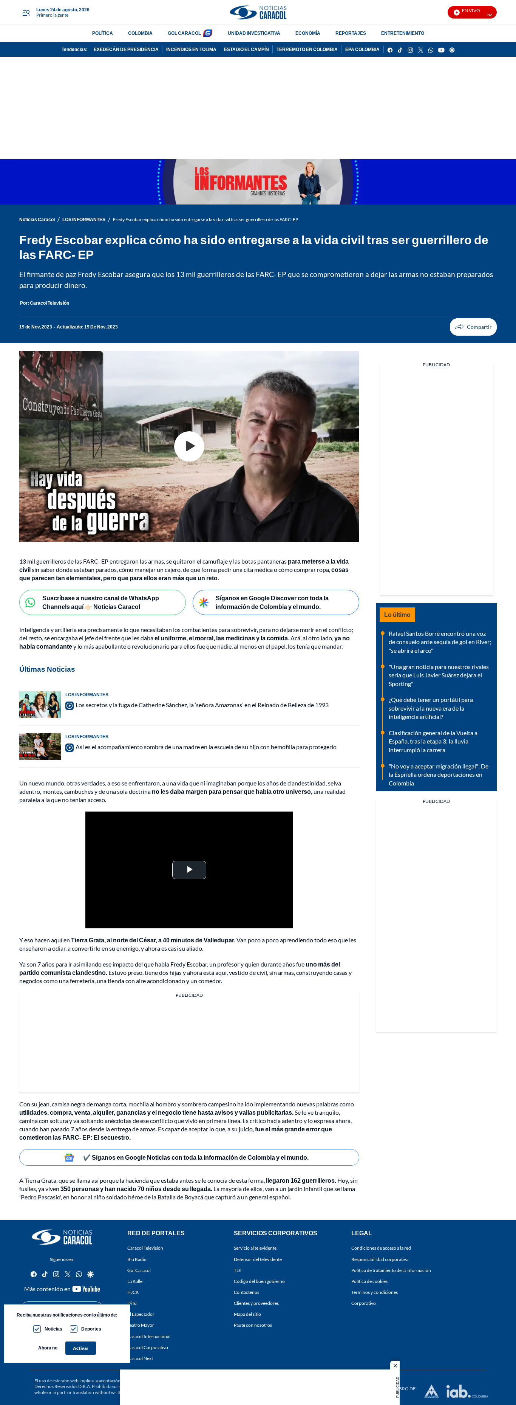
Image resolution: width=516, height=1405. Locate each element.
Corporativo (363, 1303)
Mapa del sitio (247, 1314)
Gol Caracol (139, 1270)
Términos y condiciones (374, 1292)
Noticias (53, 1329)
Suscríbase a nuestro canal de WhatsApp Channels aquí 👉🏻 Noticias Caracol (100, 602)
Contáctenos (246, 1292)
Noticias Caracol (37, 219)
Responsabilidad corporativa (379, 1259)
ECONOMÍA (307, 33)
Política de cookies (369, 1281)
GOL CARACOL (184, 33)
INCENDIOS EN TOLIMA (191, 49)
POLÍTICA (102, 33)
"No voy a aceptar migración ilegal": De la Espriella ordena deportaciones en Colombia (438, 774)
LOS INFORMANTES (83, 219)
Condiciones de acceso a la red (381, 1248)
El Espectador (140, 1314)
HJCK (133, 1292)
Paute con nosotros (253, 1325)
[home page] (258, 12)
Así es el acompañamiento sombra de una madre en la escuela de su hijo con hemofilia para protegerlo (206, 746)
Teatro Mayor (140, 1325)
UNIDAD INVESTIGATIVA (254, 33)
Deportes (91, 1329)
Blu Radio (137, 1259)
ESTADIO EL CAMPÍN (246, 49)
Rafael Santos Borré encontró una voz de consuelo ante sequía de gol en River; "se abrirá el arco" (440, 642)
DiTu (132, 1303)
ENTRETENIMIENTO (402, 33)
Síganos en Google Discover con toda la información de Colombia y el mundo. (272, 602)
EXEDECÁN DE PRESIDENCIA (126, 49)
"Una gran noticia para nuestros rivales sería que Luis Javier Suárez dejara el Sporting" (439, 675)
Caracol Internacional (148, 1336)
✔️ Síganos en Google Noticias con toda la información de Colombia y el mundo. (196, 1157)
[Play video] (189, 446)
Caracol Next (140, 1358)
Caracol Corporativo (147, 1347)
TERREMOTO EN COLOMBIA (307, 49)
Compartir (473, 327)
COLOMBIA (140, 33)
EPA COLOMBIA (362, 49)
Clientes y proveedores (256, 1303)
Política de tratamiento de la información (391, 1270)
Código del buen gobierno (259, 1281)
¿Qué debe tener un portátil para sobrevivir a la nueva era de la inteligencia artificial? (431, 708)
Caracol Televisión (145, 1248)
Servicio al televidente (255, 1248)
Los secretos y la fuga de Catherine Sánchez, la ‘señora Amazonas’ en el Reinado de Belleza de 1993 (202, 704)
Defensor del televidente (258, 1259)
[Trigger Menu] (25, 12)
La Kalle (134, 1281)
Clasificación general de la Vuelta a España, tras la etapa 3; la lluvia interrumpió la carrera (433, 741)
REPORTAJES (350, 33)
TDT (238, 1270)
